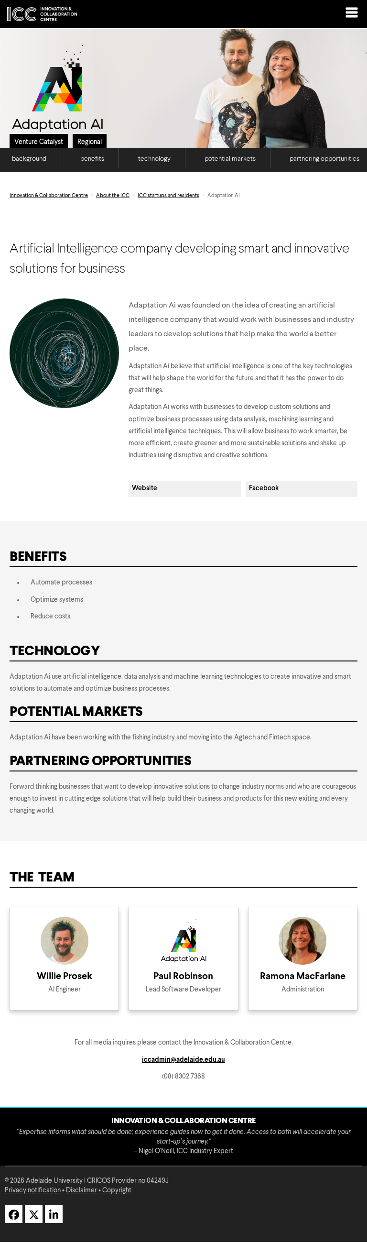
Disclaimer (81, 1190)
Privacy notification (33, 1190)
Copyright (116, 1190)
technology (154, 158)
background (29, 158)
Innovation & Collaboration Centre (49, 195)
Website (144, 488)
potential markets (230, 158)
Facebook (264, 488)
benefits (92, 158)
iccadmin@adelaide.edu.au (183, 1060)
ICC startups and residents (168, 195)
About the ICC (113, 195)
